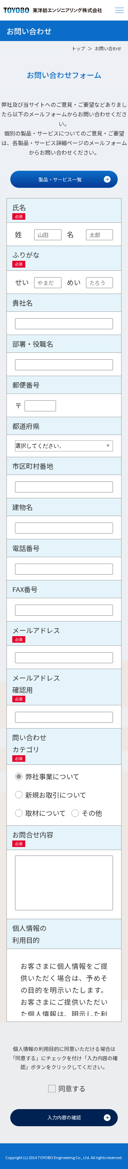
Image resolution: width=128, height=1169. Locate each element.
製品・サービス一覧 (60, 179)
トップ (78, 48)
